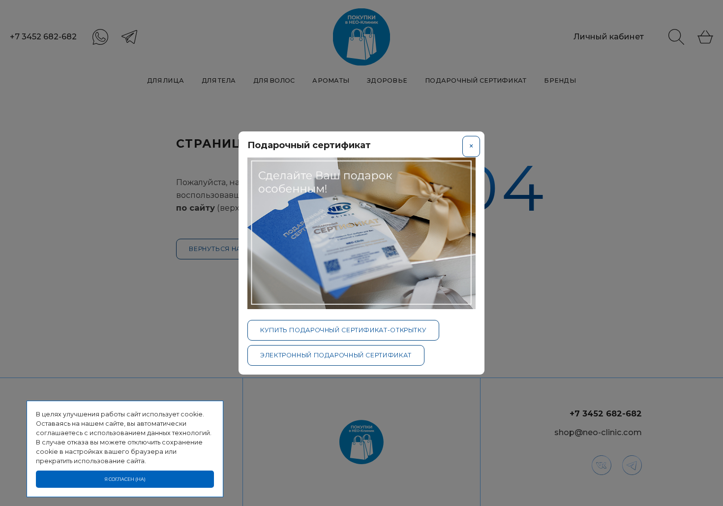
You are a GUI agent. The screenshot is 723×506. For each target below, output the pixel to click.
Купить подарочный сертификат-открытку (343, 330)
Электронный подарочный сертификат (336, 355)
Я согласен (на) (125, 479)
